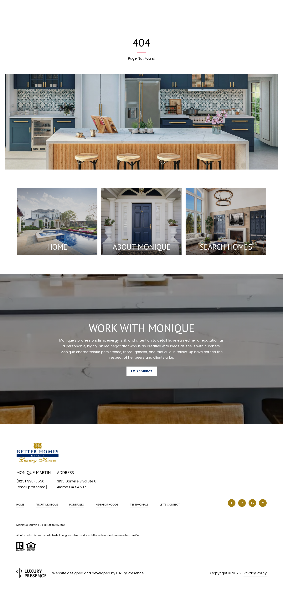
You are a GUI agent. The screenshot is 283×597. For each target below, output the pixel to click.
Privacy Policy (255, 573)
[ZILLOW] (263, 503)
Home (20, 504)
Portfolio (76, 504)
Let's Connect (170, 504)
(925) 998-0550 (30, 481)
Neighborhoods (107, 504)
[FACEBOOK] (231, 503)
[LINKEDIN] (242, 503)
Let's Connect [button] (141, 371)
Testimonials (139, 504)
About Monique (47, 504)
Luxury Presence (130, 573)
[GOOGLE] (252, 503)
